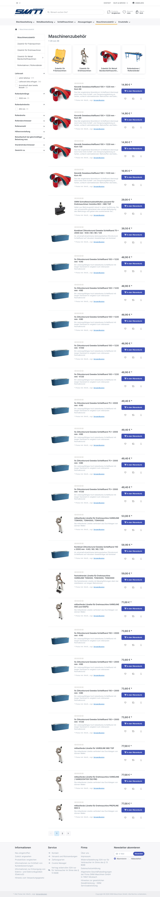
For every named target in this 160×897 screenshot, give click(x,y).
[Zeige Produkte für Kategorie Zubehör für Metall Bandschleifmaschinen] (109, 56)
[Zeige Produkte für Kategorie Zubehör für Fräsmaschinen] (59, 56)
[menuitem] (25, 22)
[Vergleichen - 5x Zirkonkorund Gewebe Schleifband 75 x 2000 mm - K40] (133, 415)
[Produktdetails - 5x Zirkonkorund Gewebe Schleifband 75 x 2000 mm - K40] (141, 415)
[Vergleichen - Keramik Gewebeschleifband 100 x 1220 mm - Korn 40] (133, 185)
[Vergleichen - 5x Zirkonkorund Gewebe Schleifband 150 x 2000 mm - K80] (133, 702)
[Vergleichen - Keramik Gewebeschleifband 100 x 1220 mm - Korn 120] (133, 156)
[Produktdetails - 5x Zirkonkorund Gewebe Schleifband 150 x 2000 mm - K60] (141, 674)
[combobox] (18, 3)
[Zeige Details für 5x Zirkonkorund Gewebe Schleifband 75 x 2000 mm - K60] (60, 439)
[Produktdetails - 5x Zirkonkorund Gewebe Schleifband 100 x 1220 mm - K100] (141, 357)
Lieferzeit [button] (19, 73)
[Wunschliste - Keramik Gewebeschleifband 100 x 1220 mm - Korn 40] (125, 185)
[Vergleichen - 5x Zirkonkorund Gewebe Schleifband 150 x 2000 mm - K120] (133, 731)
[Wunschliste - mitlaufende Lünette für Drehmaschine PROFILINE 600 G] (125, 817)
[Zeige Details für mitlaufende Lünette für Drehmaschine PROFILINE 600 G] (60, 813)
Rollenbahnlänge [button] (22, 94)
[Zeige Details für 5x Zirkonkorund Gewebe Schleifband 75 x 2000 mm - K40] (60, 410)
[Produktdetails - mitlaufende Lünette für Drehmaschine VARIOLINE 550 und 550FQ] (141, 616)
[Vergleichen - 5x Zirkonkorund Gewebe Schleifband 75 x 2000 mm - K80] (133, 472)
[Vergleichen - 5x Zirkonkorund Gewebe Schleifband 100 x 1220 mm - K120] (133, 386)
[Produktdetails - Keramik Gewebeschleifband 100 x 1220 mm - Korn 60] (141, 98)
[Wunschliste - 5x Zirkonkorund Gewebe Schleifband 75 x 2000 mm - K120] (125, 501)
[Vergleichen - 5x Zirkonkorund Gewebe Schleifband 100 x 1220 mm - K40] (133, 271)
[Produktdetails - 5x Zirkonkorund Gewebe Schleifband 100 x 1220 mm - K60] (141, 300)
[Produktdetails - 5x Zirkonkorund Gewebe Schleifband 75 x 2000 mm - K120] (141, 501)
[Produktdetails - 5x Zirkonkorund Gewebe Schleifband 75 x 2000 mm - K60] (141, 444)
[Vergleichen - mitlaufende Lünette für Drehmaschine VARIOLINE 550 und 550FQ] (133, 616)
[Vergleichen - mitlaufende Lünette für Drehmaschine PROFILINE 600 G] (133, 817)
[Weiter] (68, 833)
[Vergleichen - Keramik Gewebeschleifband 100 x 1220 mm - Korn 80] (133, 127)
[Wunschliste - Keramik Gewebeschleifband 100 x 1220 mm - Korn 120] (125, 156)
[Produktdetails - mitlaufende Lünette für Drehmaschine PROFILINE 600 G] (141, 817)
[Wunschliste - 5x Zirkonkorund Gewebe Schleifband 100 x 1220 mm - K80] (125, 329)
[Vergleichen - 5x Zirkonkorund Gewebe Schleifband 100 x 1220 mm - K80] (133, 329)
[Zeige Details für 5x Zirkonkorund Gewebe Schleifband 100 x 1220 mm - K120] (60, 381)
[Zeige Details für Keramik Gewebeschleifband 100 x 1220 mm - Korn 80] (60, 123)
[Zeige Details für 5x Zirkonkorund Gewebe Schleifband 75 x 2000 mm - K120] (60, 496)
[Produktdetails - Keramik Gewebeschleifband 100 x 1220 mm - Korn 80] (141, 127)
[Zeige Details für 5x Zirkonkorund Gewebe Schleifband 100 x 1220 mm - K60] (60, 295)
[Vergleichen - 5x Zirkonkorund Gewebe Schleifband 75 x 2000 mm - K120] (133, 501)
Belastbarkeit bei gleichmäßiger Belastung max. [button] (28, 138)
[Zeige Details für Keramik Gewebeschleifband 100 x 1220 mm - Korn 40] (60, 180)
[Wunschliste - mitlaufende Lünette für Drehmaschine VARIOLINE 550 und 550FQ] (125, 616)
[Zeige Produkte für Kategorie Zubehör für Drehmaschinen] (84, 56)
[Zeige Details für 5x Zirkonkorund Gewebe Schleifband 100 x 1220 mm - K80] (60, 324)
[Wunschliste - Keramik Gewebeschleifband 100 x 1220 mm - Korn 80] (125, 127)
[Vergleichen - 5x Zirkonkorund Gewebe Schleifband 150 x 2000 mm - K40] (133, 645)
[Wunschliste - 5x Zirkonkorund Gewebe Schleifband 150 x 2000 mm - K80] (125, 702)
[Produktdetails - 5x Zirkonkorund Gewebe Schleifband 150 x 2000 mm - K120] (141, 731)
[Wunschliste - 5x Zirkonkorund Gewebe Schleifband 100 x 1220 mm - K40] (125, 271)
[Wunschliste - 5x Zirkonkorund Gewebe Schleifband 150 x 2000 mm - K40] (125, 645)
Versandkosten (98, 100)
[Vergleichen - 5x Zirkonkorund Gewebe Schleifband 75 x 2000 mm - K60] (133, 444)
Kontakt (107, 3)
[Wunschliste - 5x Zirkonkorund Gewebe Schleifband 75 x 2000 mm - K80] (125, 472)
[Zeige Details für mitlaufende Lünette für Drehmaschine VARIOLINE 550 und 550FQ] (60, 611)
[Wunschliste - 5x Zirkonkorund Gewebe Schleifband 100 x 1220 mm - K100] (125, 357)
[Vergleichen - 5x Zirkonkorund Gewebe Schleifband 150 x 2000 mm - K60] (133, 674)
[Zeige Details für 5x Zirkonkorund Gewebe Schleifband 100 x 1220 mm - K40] (60, 266)
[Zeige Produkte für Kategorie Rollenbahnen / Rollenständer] (133, 56)
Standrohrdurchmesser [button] (25, 145)
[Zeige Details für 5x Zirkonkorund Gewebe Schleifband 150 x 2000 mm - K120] (60, 726)
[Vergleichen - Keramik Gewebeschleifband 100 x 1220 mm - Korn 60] (133, 98)
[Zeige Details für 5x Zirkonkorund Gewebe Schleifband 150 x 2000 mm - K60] (60, 669)
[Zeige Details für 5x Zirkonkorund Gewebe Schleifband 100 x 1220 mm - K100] (60, 353)
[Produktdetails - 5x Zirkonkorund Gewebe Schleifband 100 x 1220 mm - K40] (141, 271)
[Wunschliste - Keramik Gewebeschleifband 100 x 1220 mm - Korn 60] (125, 98)
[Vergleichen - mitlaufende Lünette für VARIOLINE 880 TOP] (133, 760)
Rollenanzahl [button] (20, 126)
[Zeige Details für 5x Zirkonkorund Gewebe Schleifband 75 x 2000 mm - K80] (60, 468)
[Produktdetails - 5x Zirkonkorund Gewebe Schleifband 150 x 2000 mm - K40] (141, 645)
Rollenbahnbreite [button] (22, 104)
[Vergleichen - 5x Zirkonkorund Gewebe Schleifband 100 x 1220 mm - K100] (133, 357)
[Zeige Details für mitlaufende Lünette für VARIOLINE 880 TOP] (60, 755)
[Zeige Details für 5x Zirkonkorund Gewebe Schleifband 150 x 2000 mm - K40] (60, 640)
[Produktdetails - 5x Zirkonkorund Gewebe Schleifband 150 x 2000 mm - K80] (141, 702)
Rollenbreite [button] (20, 115)
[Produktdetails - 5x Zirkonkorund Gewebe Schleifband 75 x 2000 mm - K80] (141, 472)
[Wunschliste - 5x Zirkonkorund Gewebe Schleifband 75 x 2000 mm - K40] (125, 415)
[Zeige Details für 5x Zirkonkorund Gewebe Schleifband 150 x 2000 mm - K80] (60, 698)
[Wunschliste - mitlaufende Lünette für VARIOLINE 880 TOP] (125, 760)
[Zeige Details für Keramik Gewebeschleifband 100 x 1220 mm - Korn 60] (60, 94)
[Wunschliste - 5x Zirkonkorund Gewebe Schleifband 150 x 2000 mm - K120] (125, 731)
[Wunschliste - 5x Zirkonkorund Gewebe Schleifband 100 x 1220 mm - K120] (125, 386)
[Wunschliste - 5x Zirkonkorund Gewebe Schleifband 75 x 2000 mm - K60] (125, 444)
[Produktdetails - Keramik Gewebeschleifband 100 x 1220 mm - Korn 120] (141, 156)
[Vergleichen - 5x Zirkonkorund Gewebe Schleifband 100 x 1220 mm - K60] (133, 300)
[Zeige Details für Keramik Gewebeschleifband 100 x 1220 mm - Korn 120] (60, 151)
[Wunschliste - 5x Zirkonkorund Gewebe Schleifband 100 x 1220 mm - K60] (125, 300)
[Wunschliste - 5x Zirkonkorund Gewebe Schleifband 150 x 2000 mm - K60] (125, 674)
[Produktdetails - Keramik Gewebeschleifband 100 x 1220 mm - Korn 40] (141, 185)
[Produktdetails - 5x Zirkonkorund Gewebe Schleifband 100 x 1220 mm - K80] (141, 329)
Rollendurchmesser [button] (23, 121)
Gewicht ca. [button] (20, 150)
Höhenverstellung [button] (22, 131)
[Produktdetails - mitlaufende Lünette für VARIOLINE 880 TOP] (141, 760)
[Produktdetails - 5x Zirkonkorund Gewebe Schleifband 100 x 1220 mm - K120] (141, 386)
